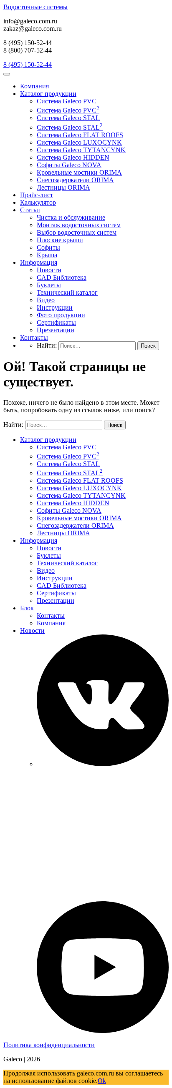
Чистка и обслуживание (71, 217)
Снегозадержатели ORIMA (75, 179)
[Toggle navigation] (6, 74)
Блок (27, 608)
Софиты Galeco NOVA (69, 164)
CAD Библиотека (61, 277)
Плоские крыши (60, 239)
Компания (34, 86)
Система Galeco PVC (66, 101)
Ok (102, 1080)
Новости (49, 269)
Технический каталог (67, 292)
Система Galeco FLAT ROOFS (80, 134)
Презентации (55, 329)
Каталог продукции (48, 93)
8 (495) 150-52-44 (27, 64)
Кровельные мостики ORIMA (79, 172)
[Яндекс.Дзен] (103, 897)
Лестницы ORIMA (63, 187)
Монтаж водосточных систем (79, 224)
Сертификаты (56, 322)
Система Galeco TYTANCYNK (81, 149)
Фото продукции (61, 314)
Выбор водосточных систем (76, 232)
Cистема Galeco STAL (68, 117)
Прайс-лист (36, 194)
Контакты (34, 337)
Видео (46, 299)
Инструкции (55, 307)
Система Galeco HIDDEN (73, 157)
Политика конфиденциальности (49, 1044)
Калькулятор (38, 202)
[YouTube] (103, 1030)
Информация (38, 262)
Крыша (47, 254)
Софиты (48, 247)
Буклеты (49, 284)
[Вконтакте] (103, 763)
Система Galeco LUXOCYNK (79, 142)
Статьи (30, 209)
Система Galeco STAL (70, 127)
